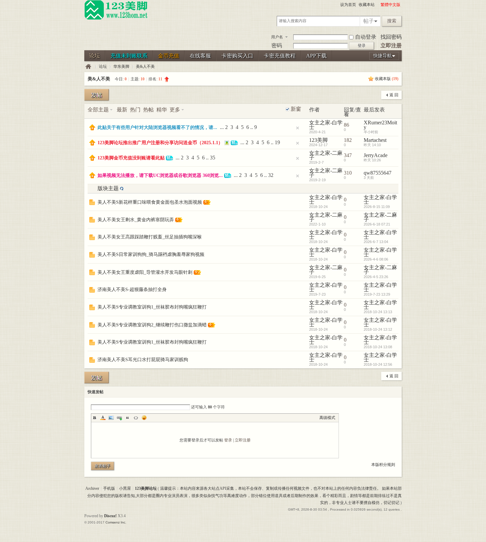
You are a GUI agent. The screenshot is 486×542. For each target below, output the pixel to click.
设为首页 (348, 4)
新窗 (296, 109)
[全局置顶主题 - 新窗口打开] (92, 128)
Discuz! (110, 516)
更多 (175, 109)
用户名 (277, 37)
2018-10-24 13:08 (378, 347)
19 (277, 142)
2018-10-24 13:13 (378, 312)
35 (212, 157)
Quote (127, 417)
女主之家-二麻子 (326, 155)
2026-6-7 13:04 (376, 242)
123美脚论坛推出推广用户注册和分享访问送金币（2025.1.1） (160, 142)
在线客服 (200, 56)
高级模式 (327, 417)
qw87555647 (377, 173)
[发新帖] (96, 95)
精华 (161, 109)
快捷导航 (382, 55)
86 (346, 125)
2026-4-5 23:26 (376, 277)
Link (119, 417)
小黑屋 (125, 488)
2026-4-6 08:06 (376, 259)
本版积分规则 (383, 464)
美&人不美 (145, 66)
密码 (276, 45)
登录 (228, 440)
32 (270, 175)
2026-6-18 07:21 (377, 224)
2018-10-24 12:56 (378, 364)
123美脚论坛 (88, 66)
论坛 (94, 56)
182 (348, 140)
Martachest (375, 140)
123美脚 (318, 140)
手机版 (109, 488)
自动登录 (365, 37)
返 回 (393, 95)
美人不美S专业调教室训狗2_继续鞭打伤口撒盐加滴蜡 (152, 324)
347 (348, 155)
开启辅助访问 (377, 5)
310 (348, 173)
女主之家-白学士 (326, 125)
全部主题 (98, 109)
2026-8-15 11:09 (377, 207)
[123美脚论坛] (116, 18)
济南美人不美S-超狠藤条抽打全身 (132, 289)
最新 (122, 109)
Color (103, 417)
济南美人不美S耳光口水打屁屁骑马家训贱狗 (143, 359)
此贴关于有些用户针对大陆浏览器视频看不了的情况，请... (157, 127)
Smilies (144, 417)
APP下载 (316, 56)
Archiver (92, 488)
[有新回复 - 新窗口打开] (92, 203)
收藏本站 (367, 4)
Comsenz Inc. (115, 522)
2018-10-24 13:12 (378, 329)
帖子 (368, 21)
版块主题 (108, 188)
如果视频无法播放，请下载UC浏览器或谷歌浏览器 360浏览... (160, 175)
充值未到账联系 (128, 56)
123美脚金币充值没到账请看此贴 (131, 157)
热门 (135, 109)
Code (136, 417)
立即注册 (391, 45)
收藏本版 (386, 78)
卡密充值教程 (280, 56)
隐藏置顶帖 (298, 128)
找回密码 (391, 37)
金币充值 (168, 56)
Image (111, 417)
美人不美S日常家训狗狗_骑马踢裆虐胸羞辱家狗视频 (151, 254)
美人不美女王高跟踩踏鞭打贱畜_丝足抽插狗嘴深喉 (150, 236)
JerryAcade (375, 155)
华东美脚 (121, 66)
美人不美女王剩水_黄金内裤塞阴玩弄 (136, 219)
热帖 (148, 109)
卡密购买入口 (237, 56)
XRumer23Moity (380, 125)
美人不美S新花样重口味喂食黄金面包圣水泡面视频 (150, 202)
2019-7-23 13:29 (377, 294)
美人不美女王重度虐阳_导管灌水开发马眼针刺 (145, 272)
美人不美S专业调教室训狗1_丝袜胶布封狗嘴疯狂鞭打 (152, 307)
